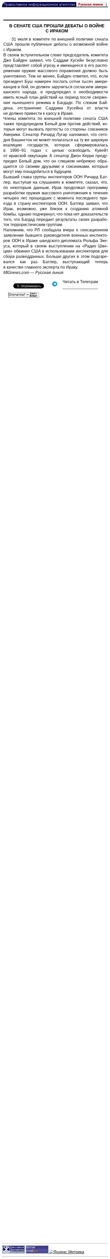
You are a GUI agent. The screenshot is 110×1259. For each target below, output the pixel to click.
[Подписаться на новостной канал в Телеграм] (80, 287)
